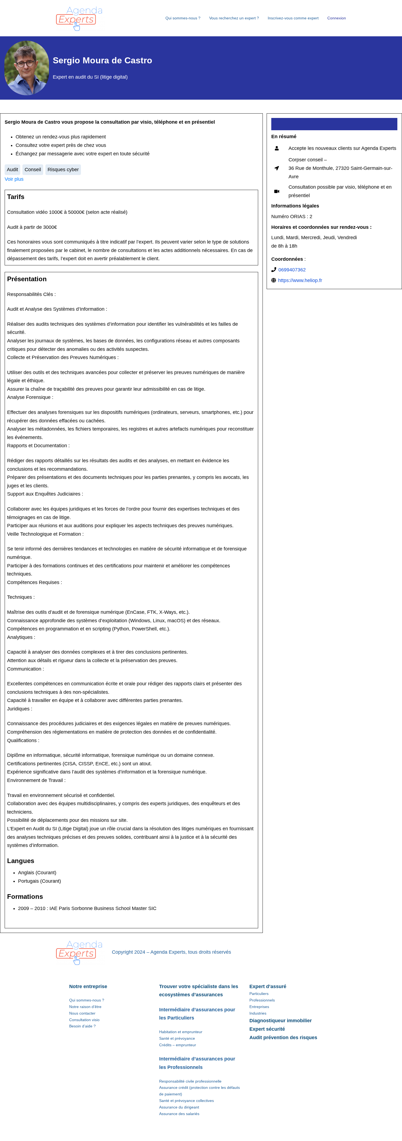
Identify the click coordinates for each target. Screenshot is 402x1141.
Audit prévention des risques (283, 1037)
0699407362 (292, 269)
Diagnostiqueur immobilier (280, 1020)
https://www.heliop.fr (300, 280)
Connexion (336, 18)
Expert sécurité (267, 1029)
